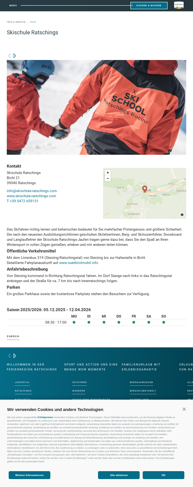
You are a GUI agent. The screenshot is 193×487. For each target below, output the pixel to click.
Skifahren (79, 382)
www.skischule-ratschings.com (31, 196)
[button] (184, 409)
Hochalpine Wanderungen (91, 399)
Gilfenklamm (139, 399)
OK (163, 475)
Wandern (78, 391)
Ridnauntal (23, 399)
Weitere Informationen (29, 475)
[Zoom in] (108, 172)
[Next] (14, 55)
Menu (13, 5)
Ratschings (23, 391)
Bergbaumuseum (141, 382)
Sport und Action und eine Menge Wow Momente (91, 367)
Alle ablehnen (119, 475)
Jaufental (22, 382)
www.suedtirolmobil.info (78, 263)
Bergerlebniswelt (143, 391)
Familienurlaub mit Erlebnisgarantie (141, 367)
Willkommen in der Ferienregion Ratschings (32, 367)
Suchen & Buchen (148, 5)
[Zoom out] (108, 178)
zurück (13, 336)
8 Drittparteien (45, 417)
